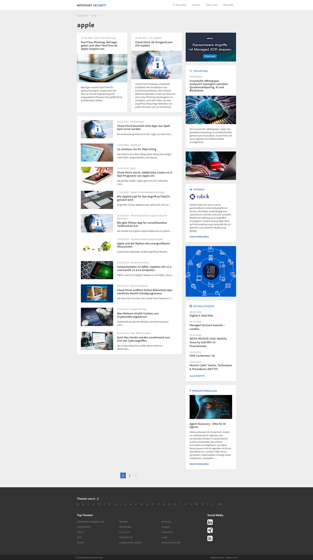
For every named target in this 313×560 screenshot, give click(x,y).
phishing (166, 521)
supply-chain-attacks (130, 542)
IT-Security (179, 5)
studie (80, 542)
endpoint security (170, 542)
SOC (79, 537)
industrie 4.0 (126, 537)
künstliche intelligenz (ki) (90, 521)
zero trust (124, 532)
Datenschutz (217, 557)
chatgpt (165, 526)
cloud (80, 532)
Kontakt (228, 5)
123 (219, 504)
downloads (125, 526)
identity (123, 521)
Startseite (82, 15)
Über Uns (211, 5)
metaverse (167, 532)
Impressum (232, 557)
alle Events (197, 375)
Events (196, 5)
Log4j (164, 537)
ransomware (84, 526)
